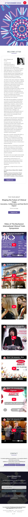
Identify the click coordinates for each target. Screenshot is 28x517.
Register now (10, 180)
